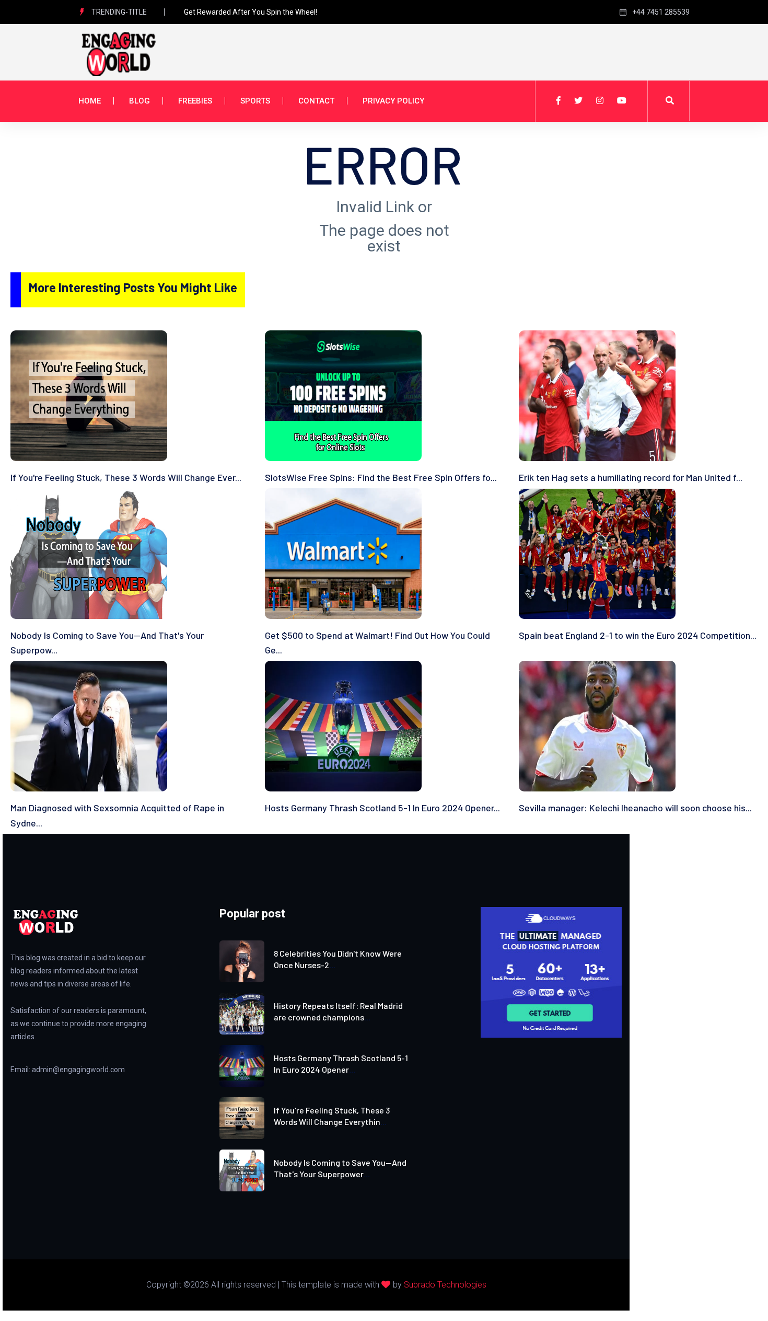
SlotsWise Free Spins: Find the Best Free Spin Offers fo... (381, 477)
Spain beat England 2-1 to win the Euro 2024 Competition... (638, 635)
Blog (139, 101)
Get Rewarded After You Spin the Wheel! (250, 12)
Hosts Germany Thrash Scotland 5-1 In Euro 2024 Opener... (382, 807)
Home (89, 101)
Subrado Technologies (445, 1285)
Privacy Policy (393, 101)
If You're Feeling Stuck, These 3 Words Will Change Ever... (125, 477)
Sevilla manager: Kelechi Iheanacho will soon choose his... (635, 807)
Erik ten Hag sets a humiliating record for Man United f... (630, 477)
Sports (255, 101)
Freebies (195, 101)
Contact (316, 101)
